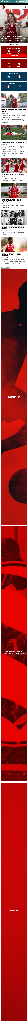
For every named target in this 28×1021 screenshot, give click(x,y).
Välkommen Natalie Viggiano (12, 36)
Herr (7, 113)
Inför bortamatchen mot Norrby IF (13, 175)
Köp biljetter (15, 56)
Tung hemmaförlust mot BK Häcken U (14, 142)
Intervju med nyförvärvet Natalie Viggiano (13, 228)
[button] (25, 7)
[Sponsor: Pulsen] (21, 2)
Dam (6, 144)
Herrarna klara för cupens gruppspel (11, 255)
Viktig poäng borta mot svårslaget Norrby (13, 111)
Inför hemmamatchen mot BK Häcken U (11, 201)
